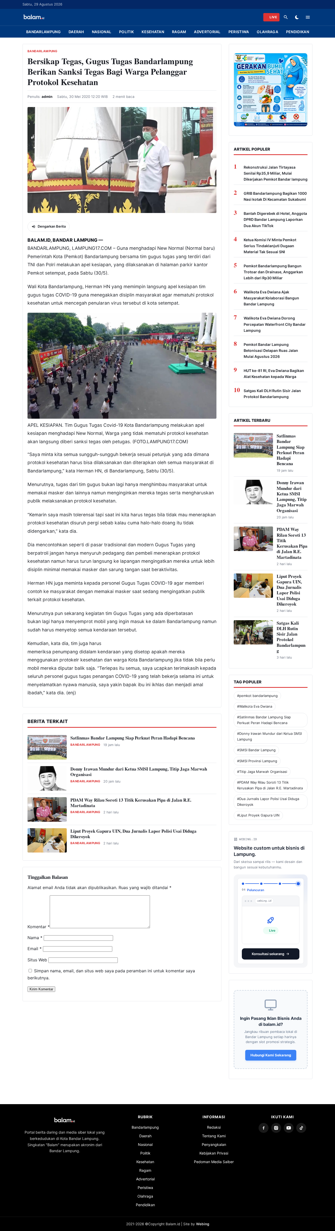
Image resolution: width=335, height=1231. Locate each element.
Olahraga (267, 31)
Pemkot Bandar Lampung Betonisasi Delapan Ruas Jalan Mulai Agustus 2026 (271, 350)
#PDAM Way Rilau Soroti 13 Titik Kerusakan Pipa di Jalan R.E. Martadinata (270, 785)
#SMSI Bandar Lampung (256, 750)
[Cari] (286, 17)
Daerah (76, 31)
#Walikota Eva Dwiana (254, 706)
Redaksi (214, 1123)
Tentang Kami (214, 1131)
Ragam (179, 31)
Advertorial (207, 31)
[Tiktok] (301, 1124)
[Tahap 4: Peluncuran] (298, 884)
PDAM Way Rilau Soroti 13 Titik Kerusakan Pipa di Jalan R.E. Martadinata (130, 803)
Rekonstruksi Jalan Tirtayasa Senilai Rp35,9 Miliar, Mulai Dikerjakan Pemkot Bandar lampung (276, 173)
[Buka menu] (307, 17)
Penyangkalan (214, 1140)
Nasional (101, 31)
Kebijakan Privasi (213, 1149)
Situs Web (37, 959)
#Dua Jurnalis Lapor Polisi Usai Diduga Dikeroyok (268, 801)
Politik (126, 31)
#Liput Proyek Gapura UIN (258, 815)
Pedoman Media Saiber (214, 1157)
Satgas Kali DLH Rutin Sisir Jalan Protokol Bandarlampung (272, 393)
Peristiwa (238, 31)
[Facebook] (264, 1124)
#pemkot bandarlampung (257, 696)
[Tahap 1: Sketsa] (242, 883)
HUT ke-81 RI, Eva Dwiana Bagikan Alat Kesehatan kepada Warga (274, 373)
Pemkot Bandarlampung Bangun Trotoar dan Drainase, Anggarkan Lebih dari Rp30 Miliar (273, 272)
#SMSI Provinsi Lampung (257, 761)
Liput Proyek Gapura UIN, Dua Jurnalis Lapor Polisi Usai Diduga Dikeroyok (133, 834)
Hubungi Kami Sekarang (270, 1051)
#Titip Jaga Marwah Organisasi (262, 772)
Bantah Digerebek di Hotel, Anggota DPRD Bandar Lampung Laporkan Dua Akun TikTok (275, 219)
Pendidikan (297, 31)
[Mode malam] (297, 17)
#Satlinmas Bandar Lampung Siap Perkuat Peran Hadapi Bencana (264, 720)
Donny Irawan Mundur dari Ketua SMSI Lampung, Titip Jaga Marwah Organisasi (138, 772)
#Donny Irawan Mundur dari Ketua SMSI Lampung (269, 736)
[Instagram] (276, 1124)
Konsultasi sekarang (268, 950)
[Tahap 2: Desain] (261, 884)
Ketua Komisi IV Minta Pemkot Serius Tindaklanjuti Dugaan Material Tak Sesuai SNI (270, 246)
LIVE (273, 17)
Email (34, 948)
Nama (34, 937)
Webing (202, 1220)
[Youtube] (289, 1124)
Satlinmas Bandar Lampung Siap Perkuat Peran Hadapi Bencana (132, 738)
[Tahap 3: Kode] (280, 884)
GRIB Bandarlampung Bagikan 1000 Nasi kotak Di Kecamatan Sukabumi (275, 196)
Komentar (38, 926)
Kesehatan (153, 31)
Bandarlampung (43, 31)
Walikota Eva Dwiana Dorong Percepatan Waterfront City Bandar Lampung (275, 324)
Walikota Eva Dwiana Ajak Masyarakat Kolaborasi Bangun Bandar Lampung (271, 298)
